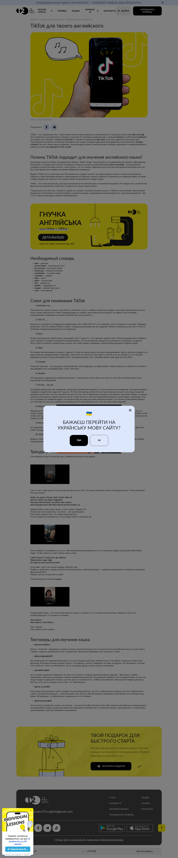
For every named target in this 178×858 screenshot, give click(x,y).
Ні (99, 440)
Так (79, 440)
